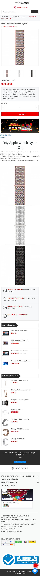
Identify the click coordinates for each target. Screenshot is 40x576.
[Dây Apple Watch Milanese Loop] (5, 422)
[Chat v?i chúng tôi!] (35, 571)
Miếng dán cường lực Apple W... (20, 399)
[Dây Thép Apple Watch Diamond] (5, 393)
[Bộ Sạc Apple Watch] (5, 413)
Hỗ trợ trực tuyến (20, 462)
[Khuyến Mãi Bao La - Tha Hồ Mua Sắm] (20, 125)
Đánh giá (2, 137)
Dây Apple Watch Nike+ (18, 438)
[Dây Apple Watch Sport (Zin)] (5, 383)
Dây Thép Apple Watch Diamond (20, 390)
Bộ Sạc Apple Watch (17, 409)
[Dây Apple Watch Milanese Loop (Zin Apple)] (5, 432)
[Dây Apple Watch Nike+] (5, 442)
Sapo (23, 573)
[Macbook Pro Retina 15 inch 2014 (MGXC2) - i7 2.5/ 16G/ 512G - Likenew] (5, 333)
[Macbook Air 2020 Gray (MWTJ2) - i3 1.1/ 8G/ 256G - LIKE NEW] (5, 363)
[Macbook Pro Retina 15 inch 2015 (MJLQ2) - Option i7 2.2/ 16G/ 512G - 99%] (5, 353)
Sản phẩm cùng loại (10, 376)
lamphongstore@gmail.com (13, 531)
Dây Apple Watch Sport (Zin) (19, 380)
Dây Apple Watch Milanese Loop (20, 419)
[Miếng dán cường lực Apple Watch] (5, 403)
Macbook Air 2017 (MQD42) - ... (20, 340)
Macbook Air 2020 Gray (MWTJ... (20, 361)
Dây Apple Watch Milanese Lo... (20, 429)
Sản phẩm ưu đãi (8, 325)
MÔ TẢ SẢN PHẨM (5, 135)
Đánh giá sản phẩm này (10, 26)
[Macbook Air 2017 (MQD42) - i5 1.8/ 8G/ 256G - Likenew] (5, 343)
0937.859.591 (22, 7)
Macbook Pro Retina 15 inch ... (20, 330)
